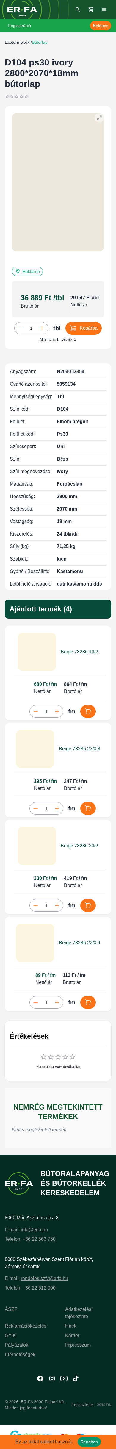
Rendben (89, 1441)
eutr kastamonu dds (79, 583)
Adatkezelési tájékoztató (79, 1313)
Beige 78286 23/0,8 (79, 748)
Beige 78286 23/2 (79, 845)
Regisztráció (19, 25)
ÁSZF (11, 1309)
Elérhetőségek (20, 1354)
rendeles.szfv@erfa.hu (44, 1278)
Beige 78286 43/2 (79, 651)
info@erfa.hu (34, 1229)
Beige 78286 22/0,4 (79, 942)
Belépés (100, 25)
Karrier (72, 1335)
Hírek (70, 1325)
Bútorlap (40, 42)
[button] (27, 271)
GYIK (10, 1335)
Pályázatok (16, 1345)
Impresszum (78, 1345)
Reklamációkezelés (25, 1325)
